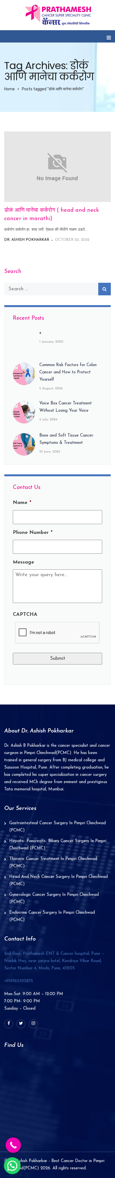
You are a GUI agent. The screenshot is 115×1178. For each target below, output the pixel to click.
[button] (12, 1165)
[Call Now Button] (13, 1145)
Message (23, 562)
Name (22, 502)
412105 (54, 961)
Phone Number (32, 532)
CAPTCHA (25, 614)
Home (9, 89)
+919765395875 (18, 981)
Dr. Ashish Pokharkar (26, 240)
